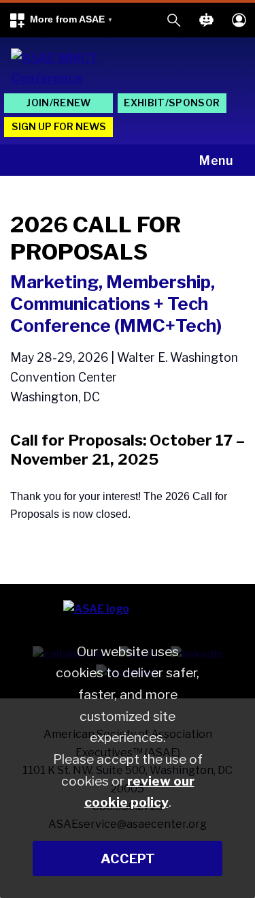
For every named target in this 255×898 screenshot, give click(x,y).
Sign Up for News (59, 127)
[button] (60, 20)
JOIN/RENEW (58, 103)
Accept (128, 858)
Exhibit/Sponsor (172, 103)
